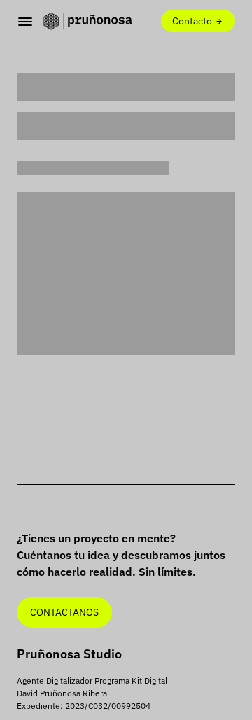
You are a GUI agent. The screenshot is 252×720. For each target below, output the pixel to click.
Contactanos (64, 612)
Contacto (193, 20)
